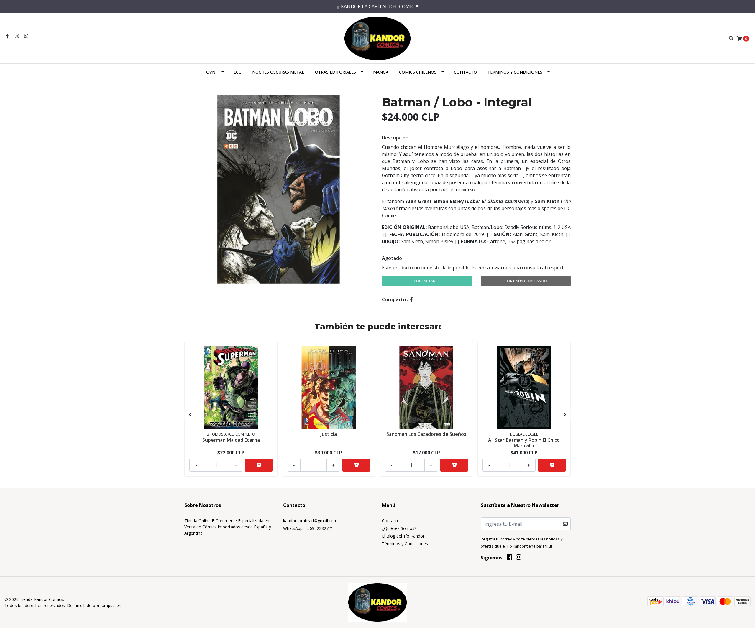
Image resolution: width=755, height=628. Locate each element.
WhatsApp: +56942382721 (308, 528)
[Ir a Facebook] (7, 36)
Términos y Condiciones (515, 72)
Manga (380, 72)
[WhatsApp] (26, 36)
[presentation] (190, 415)
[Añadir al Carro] (259, 465)
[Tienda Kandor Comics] (377, 37)
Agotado (392, 258)
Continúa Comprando (526, 280)
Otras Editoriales (335, 72)
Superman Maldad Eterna (231, 440)
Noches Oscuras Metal (278, 72)
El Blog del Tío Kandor (403, 536)
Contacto (465, 72)
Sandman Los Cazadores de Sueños (426, 434)
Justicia (329, 434)
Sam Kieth (551, 234)
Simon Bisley (439, 241)
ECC (237, 72)
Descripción (395, 137)
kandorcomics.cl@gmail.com (310, 520)
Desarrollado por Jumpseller (93, 605)
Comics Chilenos (417, 72)
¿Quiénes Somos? (399, 528)
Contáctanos (427, 280)
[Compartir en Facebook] (411, 299)
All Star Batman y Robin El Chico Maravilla (524, 443)
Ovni (211, 72)
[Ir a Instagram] (17, 36)
